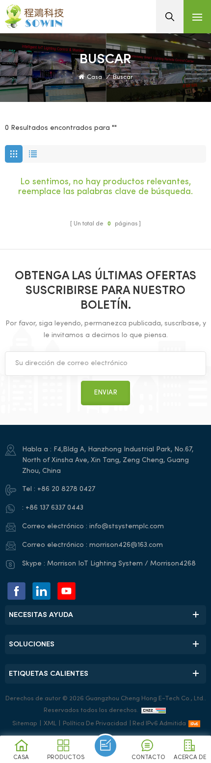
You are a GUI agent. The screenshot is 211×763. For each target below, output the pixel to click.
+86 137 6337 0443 (54, 508)
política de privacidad (95, 724)
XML (50, 724)
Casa (94, 77)
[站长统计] (153, 711)
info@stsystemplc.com (126, 526)
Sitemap (24, 724)
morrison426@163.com (126, 545)
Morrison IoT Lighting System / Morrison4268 (121, 564)
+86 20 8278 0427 (66, 489)
